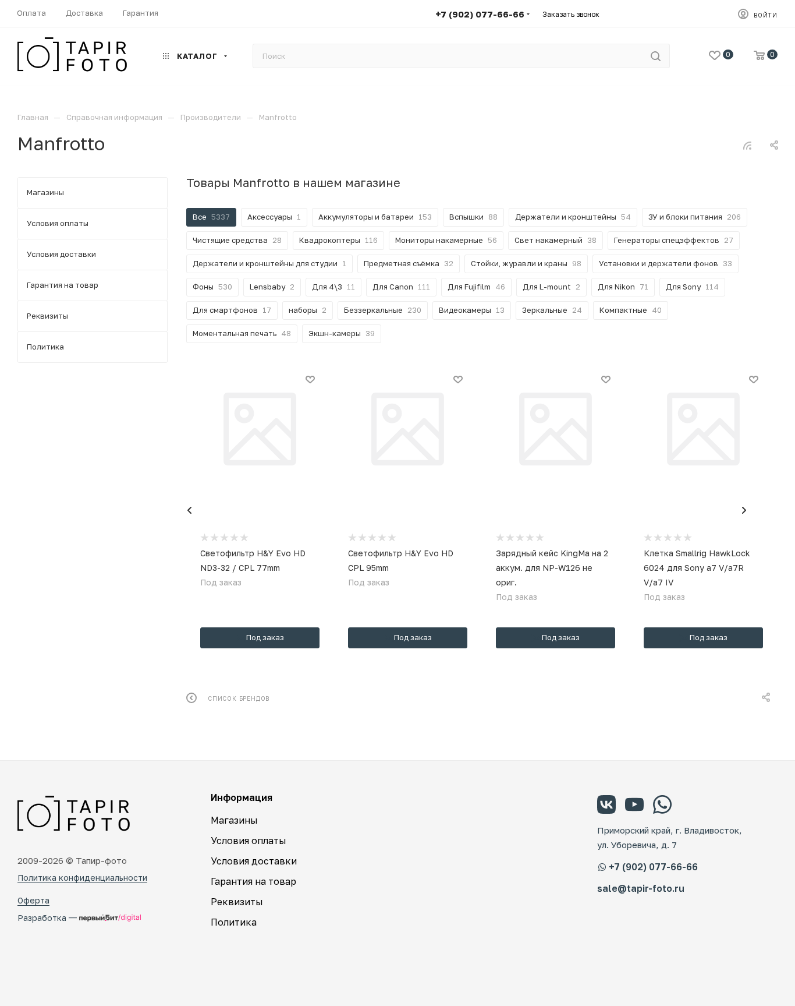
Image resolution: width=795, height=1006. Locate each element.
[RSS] (747, 145)
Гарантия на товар (253, 881)
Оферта (33, 900)
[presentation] (189, 510)
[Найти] (655, 56)
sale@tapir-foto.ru (640, 888)
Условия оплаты (248, 840)
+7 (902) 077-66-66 (479, 14)
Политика (234, 922)
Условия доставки (254, 861)
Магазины (234, 820)
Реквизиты (237, 902)
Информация (241, 797)
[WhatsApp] (662, 806)
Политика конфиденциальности (82, 878)
